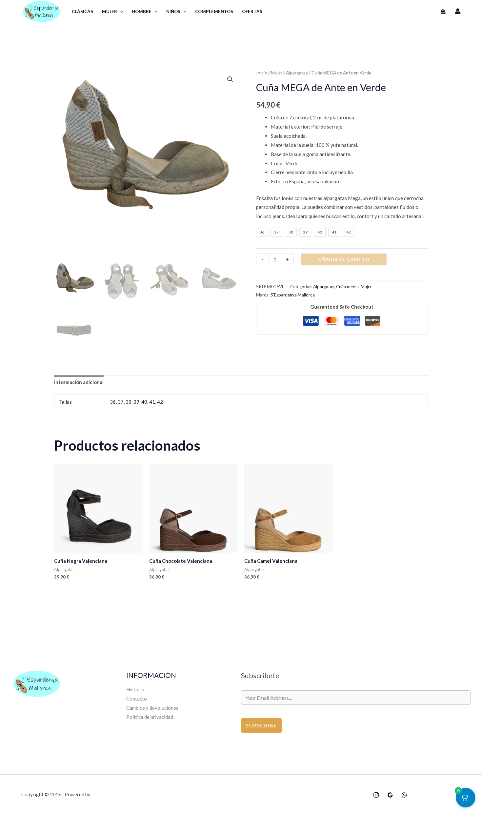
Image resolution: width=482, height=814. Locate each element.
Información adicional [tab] (79, 382)
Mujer (109, 11)
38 (128, 402)
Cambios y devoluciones (152, 708)
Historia (135, 689)
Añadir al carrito (344, 259)
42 (160, 402)
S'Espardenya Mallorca (293, 294)
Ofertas (252, 11)
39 (136, 402)
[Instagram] (376, 795)
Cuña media (347, 286)
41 (152, 402)
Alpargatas (297, 72)
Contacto (136, 699)
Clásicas (82, 11)
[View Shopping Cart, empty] (443, 11)
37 (121, 402)
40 (144, 402)
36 (113, 402)
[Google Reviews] (390, 795)
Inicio (261, 72)
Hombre (141, 11)
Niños (173, 11)
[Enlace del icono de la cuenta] (458, 11)
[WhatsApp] (404, 795)
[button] (120, 11)
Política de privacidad (149, 717)
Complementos (214, 11)
